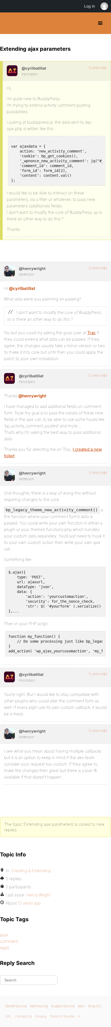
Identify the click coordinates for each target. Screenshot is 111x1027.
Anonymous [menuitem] (104, 6)
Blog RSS (94, 1006)
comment (9, 941)
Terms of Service (62, 1016)
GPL (8, 1016)
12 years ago (97, 68)
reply (4, 947)
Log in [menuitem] (89, 6)
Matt (81, 1006)
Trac (91, 332)
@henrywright (32, 395)
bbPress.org (39, 1006)
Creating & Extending (31, 870)
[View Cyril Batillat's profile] (12, 70)
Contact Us (23, 1016)
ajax (4, 934)
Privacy (41, 1016)
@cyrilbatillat (22, 288)
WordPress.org (16, 1006)
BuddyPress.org (9, 23)
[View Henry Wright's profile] (9, 271)
